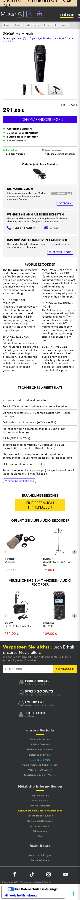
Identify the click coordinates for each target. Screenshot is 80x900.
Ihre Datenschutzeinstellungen (37, 889)
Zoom (64, 25)
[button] (24, 89)
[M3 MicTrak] (39, 174)
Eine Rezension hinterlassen (40, 505)
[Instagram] (48, 874)
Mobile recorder (51, 25)
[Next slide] (74, 552)
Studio (18, 25)
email (54, 228)
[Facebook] (14, 874)
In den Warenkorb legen (40, 119)
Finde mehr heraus (60, 252)
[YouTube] (65, 874)
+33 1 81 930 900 (44, 705)
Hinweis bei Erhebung (21, 895)
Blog (40, 835)
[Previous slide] (5, 552)
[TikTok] (31, 874)
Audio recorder (32, 25)
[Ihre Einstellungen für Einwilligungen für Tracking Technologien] (73, 893)
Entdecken (64, 203)
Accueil (7, 25)
